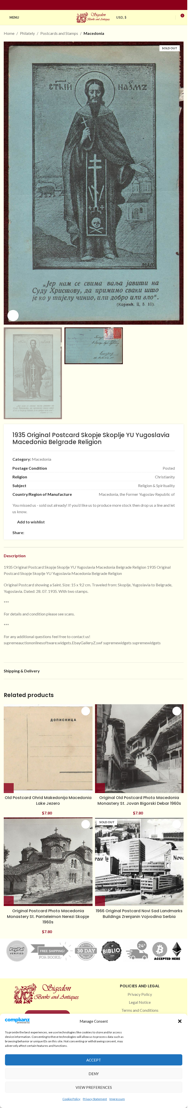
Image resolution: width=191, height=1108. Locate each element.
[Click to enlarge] (13, 315)
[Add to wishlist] (85, 711)
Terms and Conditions (139, 1010)
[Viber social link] (81, 532)
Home (9, 33)
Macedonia (94, 33)
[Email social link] (39, 532)
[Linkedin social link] (103, 5)
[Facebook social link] (85, 5)
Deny (94, 1073)
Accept (93, 1060)
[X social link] (33, 532)
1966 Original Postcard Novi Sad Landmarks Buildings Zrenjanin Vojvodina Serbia (139, 913)
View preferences (94, 1087)
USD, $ (121, 17)
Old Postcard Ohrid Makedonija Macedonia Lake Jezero (48, 800)
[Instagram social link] (91, 5)
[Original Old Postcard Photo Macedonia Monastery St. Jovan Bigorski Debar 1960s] (139, 748)
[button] (179, 1021)
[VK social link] (69, 532)
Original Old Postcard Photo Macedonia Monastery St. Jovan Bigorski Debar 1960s (139, 800)
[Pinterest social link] (97, 5)
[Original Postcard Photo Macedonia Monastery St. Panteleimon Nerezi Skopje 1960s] (48, 861)
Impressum (117, 1099)
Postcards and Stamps (59, 33)
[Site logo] (93, 16)
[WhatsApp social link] (63, 532)
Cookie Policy (71, 1099)
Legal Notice (140, 1002)
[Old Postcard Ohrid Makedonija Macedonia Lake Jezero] (48, 748)
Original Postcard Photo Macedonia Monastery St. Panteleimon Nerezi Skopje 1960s (48, 916)
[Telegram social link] (75, 532)
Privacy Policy (140, 994)
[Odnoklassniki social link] (57, 532)
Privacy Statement (95, 1099)
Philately (27, 33)
